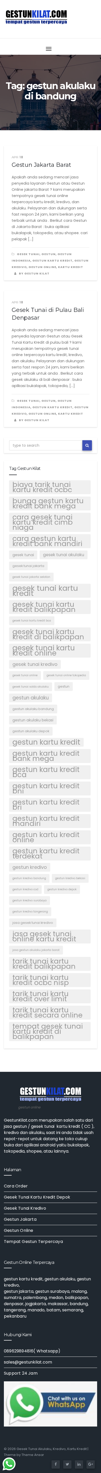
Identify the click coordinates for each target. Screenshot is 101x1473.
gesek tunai (28, 254)
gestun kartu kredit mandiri (46, 821)
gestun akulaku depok (30, 731)
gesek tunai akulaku (63, 555)
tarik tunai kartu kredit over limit (40, 996)
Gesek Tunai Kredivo (25, 1208)
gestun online (42, 267)
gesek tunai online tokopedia (66, 675)
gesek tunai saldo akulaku (30, 687)
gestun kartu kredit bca (46, 772)
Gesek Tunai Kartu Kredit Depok (37, 1197)
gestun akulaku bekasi (32, 720)
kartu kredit (70, 267)
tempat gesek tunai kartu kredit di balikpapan (47, 1031)
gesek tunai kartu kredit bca (31, 621)
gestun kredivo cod (25, 889)
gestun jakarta (18, 1291)
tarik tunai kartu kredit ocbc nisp (40, 980)
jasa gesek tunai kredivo (32, 922)
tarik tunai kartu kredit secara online (47, 1013)
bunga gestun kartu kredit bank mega (48, 503)
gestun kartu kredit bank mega (46, 756)
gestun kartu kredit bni (46, 788)
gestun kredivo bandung (29, 878)
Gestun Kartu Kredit (52, 260)
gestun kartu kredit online (46, 837)
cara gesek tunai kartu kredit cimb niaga (42, 522)
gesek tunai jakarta (28, 566)
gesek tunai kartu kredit (45, 591)
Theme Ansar (32, 1454)
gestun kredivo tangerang (30, 911)
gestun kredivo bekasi (70, 878)
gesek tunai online (25, 675)
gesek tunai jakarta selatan (31, 577)
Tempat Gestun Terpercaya (33, 1241)
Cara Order (16, 1186)
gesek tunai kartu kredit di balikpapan (48, 634)
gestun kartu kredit (46, 742)
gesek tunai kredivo (34, 664)
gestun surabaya (52, 1291)
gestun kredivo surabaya (29, 900)
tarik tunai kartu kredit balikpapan (44, 964)
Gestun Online (18, 1230)
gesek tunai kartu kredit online (43, 651)
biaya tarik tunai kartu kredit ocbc (42, 487)
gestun (48, 254)
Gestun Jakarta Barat (41, 164)
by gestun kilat (33, 273)
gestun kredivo (29, 867)
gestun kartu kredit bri (46, 805)
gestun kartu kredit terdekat (46, 854)
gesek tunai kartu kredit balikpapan (44, 607)
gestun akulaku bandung (33, 709)
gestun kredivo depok (62, 889)
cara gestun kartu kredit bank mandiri (47, 541)
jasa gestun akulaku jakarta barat (36, 950)
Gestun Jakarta (20, 1219)
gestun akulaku (30, 697)
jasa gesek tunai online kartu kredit (44, 936)
